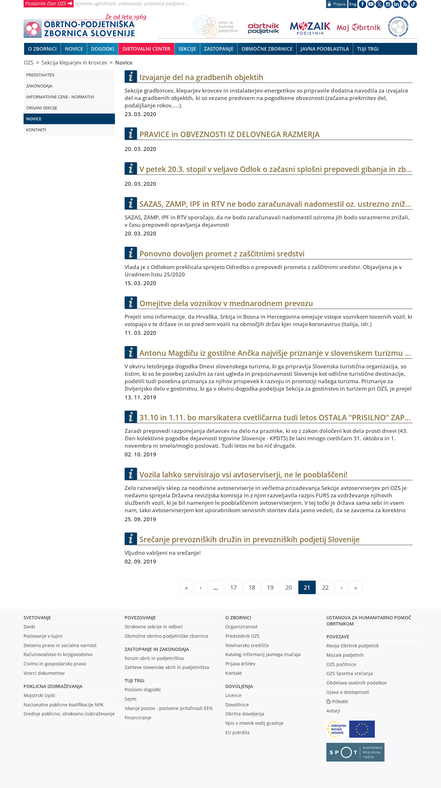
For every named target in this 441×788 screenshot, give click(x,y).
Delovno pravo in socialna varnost (60, 645)
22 (325, 587)
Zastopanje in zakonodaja (157, 649)
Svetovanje (37, 617)
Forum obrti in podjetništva (154, 658)
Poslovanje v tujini (43, 636)
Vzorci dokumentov (44, 673)
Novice (123, 62)
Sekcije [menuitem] (187, 48)
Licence (233, 695)
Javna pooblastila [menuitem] (325, 48)
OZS (29, 62)
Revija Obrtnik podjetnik (352, 646)
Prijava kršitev (240, 664)
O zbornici (238, 617)
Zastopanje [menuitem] (218, 48)
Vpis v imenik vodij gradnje (254, 723)
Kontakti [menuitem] (36, 130)
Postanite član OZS (45, 3)
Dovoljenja (239, 686)
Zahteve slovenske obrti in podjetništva (167, 667)
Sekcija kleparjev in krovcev (74, 62)
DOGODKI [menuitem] (102, 48)
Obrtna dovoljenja (244, 714)
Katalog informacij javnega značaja (263, 654)
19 (270, 587)
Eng (352, 4)
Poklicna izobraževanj (51, 686)
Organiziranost (241, 626)
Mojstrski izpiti (39, 695)
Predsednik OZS (242, 636)
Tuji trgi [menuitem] (368, 48)
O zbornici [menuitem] (42, 48)
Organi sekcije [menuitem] (41, 108)
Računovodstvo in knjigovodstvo (58, 654)
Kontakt (233, 673)
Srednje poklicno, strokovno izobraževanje (69, 714)
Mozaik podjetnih (345, 655)
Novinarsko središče (247, 645)
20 (288, 587)
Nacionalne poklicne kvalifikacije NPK (64, 705)
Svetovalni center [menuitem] (146, 48)
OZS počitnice (341, 664)
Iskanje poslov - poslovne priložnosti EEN (169, 708)
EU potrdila (237, 732)
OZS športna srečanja (349, 673)
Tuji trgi (134, 680)
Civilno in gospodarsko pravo (55, 664)
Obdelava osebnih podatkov (356, 683)
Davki (29, 626)
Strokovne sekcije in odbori (154, 626)
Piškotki (340, 701)
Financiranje (138, 717)
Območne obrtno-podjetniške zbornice (166, 636)
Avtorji (333, 711)
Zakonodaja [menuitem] (39, 86)
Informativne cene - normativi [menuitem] (60, 97)
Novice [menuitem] (74, 48)
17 (233, 587)
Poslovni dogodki (143, 689)
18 (252, 587)
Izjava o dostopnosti (347, 692)
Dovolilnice (237, 705)
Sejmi (131, 699)
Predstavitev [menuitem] (40, 75)
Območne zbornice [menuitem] (266, 48)
